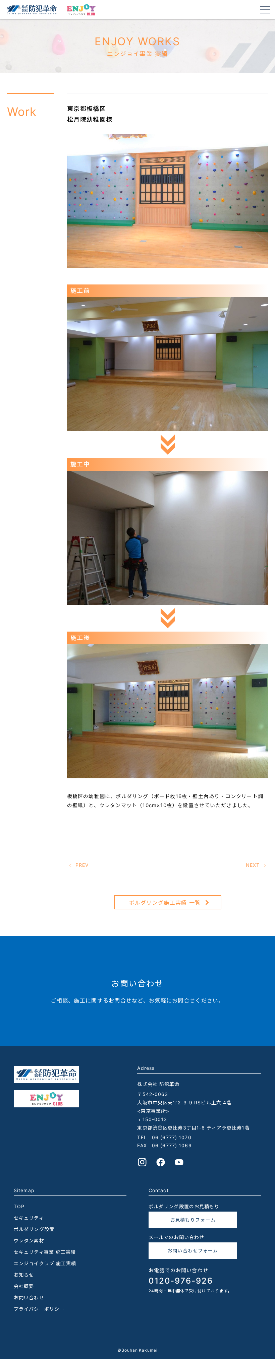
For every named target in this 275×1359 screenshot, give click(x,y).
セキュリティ (29, 1218)
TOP (19, 1206)
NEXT (253, 865)
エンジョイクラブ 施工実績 (45, 1263)
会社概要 (24, 1286)
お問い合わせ (29, 1297)
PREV (82, 865)
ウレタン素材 (29, 1240)
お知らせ (24, 1275)
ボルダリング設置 (34, 1229)
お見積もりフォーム (193, 1220)
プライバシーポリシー (39, 1309)
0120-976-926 (181, 1281)
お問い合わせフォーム (192, 1250)
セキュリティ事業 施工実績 (45, 1252)
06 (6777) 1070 (171, 1137)
